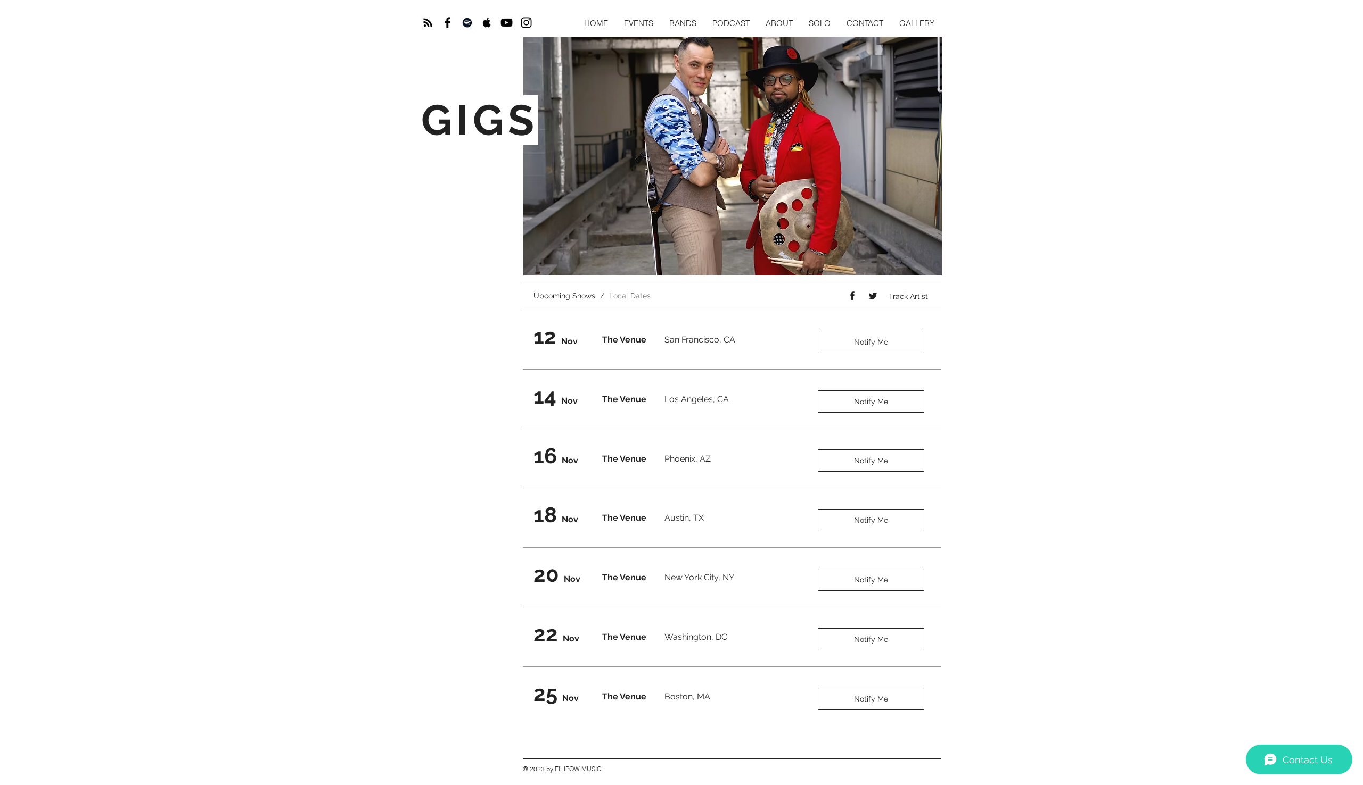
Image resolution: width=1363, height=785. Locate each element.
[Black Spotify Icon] (467, 22)
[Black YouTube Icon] (506, 22)
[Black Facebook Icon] (447, 22)
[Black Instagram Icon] (526, 22)
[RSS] (428, 22)
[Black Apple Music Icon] (487, 22)
